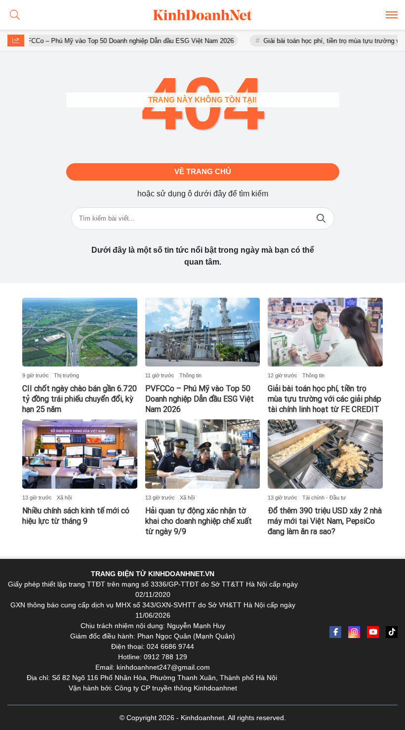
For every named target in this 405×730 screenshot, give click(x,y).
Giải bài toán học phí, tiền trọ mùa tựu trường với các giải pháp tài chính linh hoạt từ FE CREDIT (324, 399)
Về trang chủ (202, 171)
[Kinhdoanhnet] (202, 15)
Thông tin (190, 375)
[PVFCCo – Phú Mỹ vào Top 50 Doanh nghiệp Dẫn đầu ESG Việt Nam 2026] (202, 332)
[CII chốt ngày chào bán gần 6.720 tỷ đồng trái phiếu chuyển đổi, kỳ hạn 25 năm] (79, 332)
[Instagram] (354, 632)
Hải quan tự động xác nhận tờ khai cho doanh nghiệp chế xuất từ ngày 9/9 (198, 521)
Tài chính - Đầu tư (324, 498)
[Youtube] (373, 632)
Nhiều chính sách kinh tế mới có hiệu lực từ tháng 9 (75, 516)
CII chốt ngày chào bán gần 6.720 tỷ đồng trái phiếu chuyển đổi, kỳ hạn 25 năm (79, 399)
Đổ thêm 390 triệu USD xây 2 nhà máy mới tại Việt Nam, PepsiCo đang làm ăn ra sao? (325, 521)
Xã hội (64, 498)
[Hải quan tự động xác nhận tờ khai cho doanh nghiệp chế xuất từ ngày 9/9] (202, 454)
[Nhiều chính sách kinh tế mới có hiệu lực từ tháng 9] (79, 454)
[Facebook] (335, 632)
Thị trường (66, 375)
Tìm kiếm (321, 218)
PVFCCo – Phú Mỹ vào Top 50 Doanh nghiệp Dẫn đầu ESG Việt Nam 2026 (115, 41)
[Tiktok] (392, 632)
